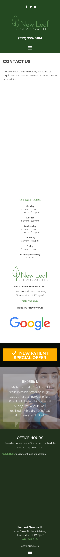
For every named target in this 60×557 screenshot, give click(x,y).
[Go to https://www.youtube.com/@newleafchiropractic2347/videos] (35, 7)
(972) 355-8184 (30, 38)
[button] (30, 354)
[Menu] (30, 48)
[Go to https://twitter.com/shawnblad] (30, 7)
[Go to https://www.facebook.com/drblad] (26, 7)
